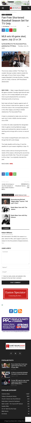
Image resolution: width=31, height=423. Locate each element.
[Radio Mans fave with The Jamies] (6, 209)
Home (3, 12)
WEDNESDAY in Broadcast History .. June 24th (22, 185)
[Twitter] (7, 30)
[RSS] (15, 353)
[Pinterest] (11, 30)
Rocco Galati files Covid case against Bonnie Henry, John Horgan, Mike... (19, 365)
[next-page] (5, 223)
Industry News (13, 12)
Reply (3, 243)
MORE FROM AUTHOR (20, 195)
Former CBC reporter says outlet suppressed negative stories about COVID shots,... (20, 382)
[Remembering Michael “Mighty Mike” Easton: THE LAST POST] (6, 201)
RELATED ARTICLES (8, 195)
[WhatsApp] (14, 30)
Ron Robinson (6, 26)
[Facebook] (3, 30)
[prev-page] (3, 223)
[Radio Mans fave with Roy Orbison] (6, 220)
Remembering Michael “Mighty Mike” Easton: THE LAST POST (19, 201)
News (7, 12)
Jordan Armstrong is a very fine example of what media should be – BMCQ (8, 186)
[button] (2, 8)
